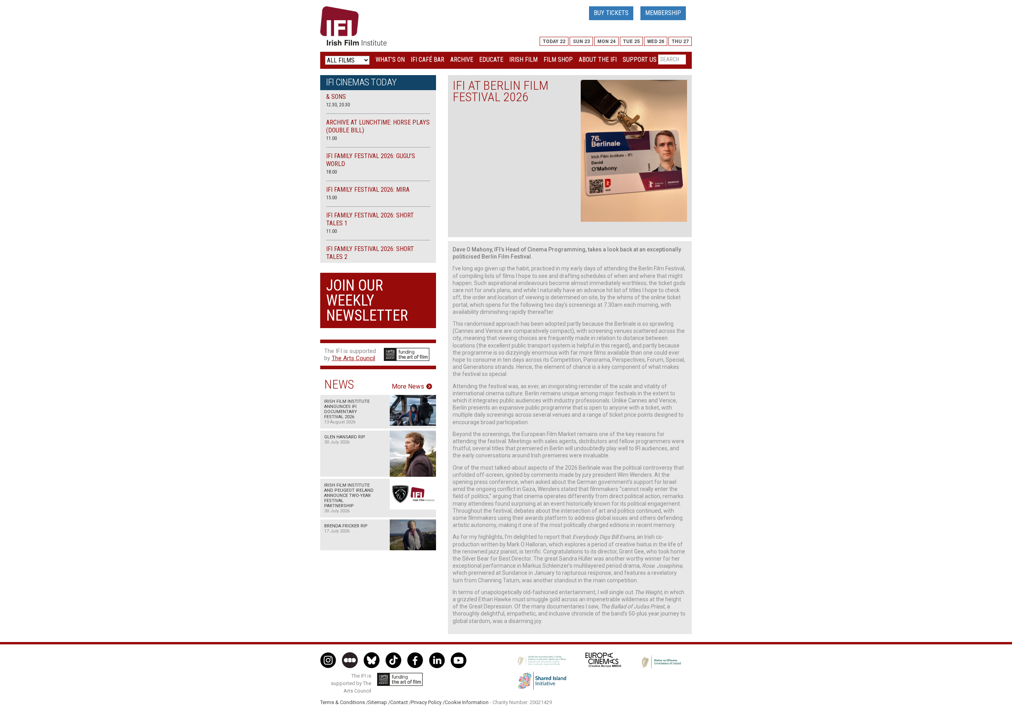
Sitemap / (379, 702)
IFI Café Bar (427, 59)
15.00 (331, 197)
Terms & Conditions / (344, 702)
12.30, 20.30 (338, 105)
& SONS (336, 96)
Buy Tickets (611, 13)
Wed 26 (655, 41)
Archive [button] (461, 59)
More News (408, 386)
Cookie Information (467, 702)
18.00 (331, 172)
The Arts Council (353, 358)
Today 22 (554, 41)
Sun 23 (581, 41)
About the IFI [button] (598, 59)
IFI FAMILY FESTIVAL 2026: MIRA (368, 189)
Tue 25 (631, 41)
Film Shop (558, 59)
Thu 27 (680, 41)
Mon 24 (606, 41)
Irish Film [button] (523, 59)
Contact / (400, 702)
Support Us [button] (640, 59)
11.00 (331, 138)
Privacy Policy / (428, 702)
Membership (663, 13)
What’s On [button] (390, 59)
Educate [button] (491, 59)
